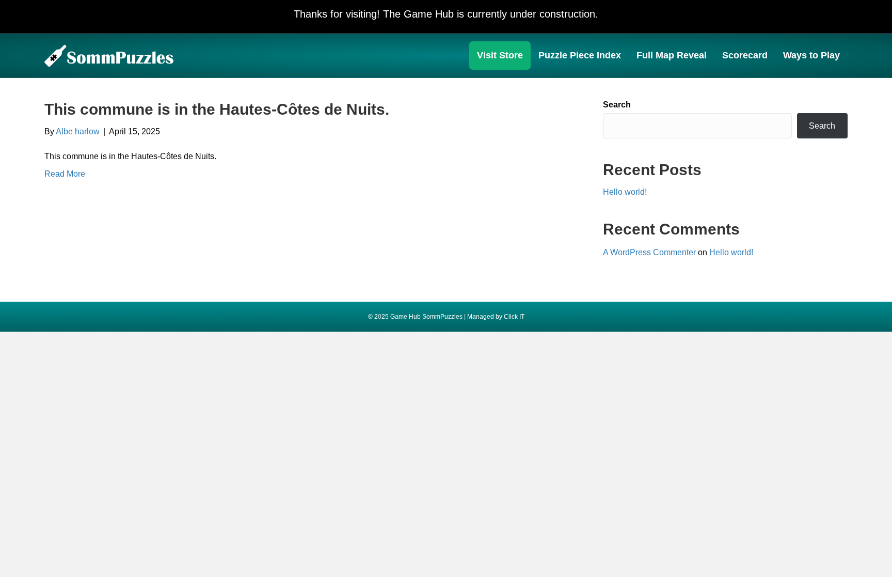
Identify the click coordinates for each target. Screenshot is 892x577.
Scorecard (745, 55)
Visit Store (500, 55)
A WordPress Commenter (649, 252)
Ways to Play (811, 55)
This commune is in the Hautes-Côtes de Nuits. (216, 109)
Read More (64, 173)
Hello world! (625, 192)
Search (617, 104)
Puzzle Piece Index (579, 55)
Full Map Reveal (671, 55)
